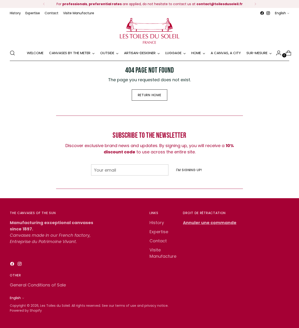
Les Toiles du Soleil (55, 305)
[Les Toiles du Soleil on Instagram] (268, 13)
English (280, 13)
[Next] (255, 4)
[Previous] (44, 4)
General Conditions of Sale (38, 285)
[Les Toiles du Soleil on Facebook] (262, 13)
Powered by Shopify (26, 310)
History (157, 223)
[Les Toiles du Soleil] (149, 30)
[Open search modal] (12, 53)
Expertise (159, 232)
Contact (158, 241)
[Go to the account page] (276, 53)
